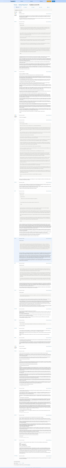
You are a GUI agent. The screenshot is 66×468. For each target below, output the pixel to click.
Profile (41, 7)
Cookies (31, 467)
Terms (29, 467)
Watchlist (26, 7)
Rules (49, 7)
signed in (28, 464)
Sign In (53, 1)
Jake (15, 13)
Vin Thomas (15, 455)
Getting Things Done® (23, 4)
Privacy (27, 467)
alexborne (15, 308)
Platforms (41, 1)
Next (23, 463)
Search (33, 7)
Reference (50, 13)
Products (22, 1)
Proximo (15, 21)
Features (31, 1)
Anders (15, 337)
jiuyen (15, 388)
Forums (15, 4)
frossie (15, 238)
